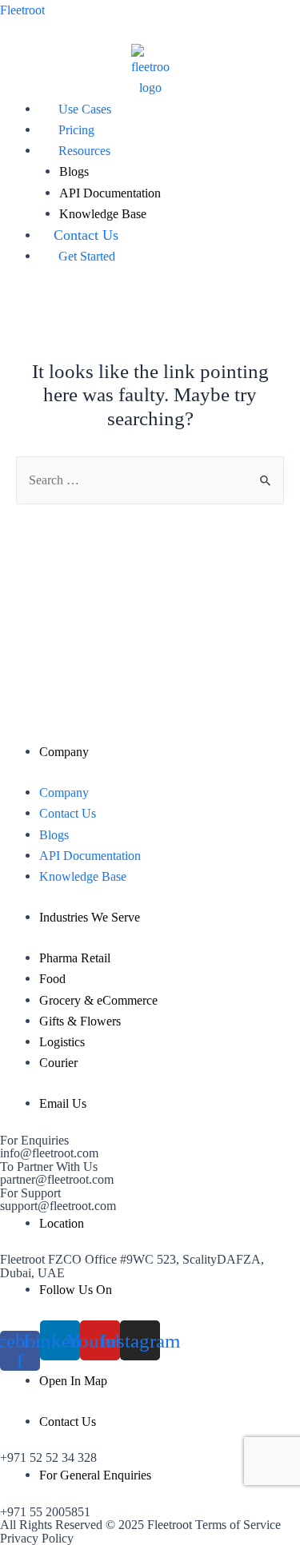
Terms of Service (238, 1524)
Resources (84, 150)
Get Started (86, 256)
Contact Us (86, 235)
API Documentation (110, 193)
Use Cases (84, 109)
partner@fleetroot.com (57, 1179)
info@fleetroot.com (49, 1153)
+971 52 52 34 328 (48, 1457)
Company (64, 792)
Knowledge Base (102, 213)
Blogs (74, 171)
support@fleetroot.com (58, 1205)
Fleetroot (22, 10)
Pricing (76, 129)
